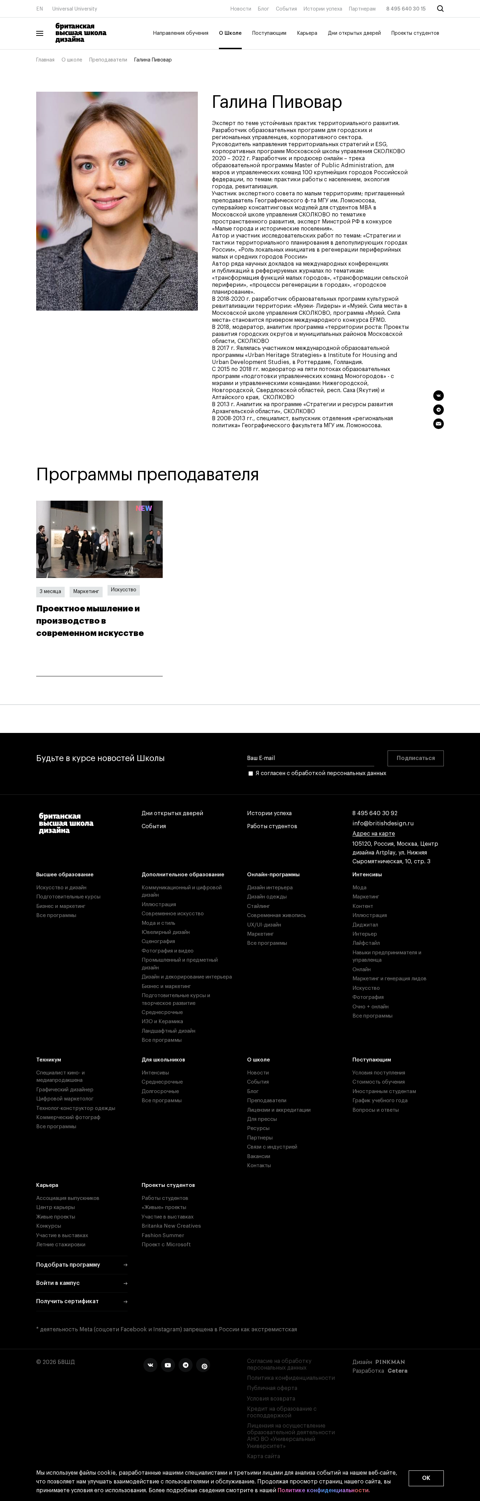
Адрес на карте (373, 834)
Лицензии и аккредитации (279, 1110)
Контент (362, 906)
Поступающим (269, 33)
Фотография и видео (168, 951)
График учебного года (380, 1100)
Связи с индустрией (272, 1147)
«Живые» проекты (164, 1207)
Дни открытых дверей (354, 33)
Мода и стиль (158, 923)
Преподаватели (108, 60)
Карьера (307, 33)
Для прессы (262, 1119)
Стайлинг (258, 906)
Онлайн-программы (273, 874)
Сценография (158, 941)
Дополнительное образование (183, 874)
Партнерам (362, 9)
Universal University (74, 9)
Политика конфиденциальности (291, 1378)
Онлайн (361, 969)
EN (39, 9)
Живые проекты (55, 1217)
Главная (45, 60)
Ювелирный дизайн (166, 932)
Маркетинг (86, 591)
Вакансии (258, 1156)
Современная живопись (276, 915)
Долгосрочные (160, 1091)
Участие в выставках (62, 1235)
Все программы (56, 915)
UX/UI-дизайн (264, 925)
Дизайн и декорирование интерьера (187, 977)
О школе (71, 60)
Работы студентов (272, 826)
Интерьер (364, 934)
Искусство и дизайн (61, 887)
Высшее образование (64, 874)
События (286, 9)
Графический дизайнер (64, 1089)
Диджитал (365, 925)
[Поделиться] (438, 395)
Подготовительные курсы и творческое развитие (176, 999)
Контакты (259, 1165)
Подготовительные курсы (68, 896)
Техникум (48, 1060)
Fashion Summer (163, 1235)
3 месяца (50, 591)
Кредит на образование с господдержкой (282, 1412)
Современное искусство (173, 913)
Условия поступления (378, 1073)
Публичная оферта (272, 1388)
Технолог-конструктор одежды (75, 1108)
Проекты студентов (415, 33)
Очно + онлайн (370, 1006)
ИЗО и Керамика (162, 1021)
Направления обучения (180, 33)
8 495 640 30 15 (406, 9)
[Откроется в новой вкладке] (150, 1365)
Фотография (368, 997)
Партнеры (260, 1138)
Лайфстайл (366, 943)
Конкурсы (48, 1226)
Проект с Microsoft (166, 1244)
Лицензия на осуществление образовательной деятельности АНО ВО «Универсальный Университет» (291, 1436)
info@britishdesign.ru (383, 823)
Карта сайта (263, 1456)
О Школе (230, 33)
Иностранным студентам (384, 1091)
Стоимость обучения (378, 1082)
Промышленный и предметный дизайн (180, 963)
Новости (240, 9)
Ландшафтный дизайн (168, 1031)
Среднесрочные (162, 1012)
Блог (263, 9)
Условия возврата (271, 1399)
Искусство (123, 589)
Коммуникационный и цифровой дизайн (182, 891)
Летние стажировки (60, 1244)
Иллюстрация (159, 904)
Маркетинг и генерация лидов (389, 978)
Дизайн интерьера (270, 887)
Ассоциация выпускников (67, 1198)
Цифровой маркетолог (64, 1099)
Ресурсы (258, 1128)
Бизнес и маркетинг (60, 906)
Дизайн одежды (267, 896)
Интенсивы (367, 874)
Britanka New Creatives (171, 1226)
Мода (359, 887)
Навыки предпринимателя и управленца (386, 956)
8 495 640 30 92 (374, 813)
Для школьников (163, 1060)
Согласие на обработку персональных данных (279, 1364)
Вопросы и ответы (375, 1110)
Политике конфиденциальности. (324, 1490)
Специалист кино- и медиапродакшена (60, 1076)
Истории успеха (323, 9)
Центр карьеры (55, 1207)
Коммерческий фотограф (68, 1117)
